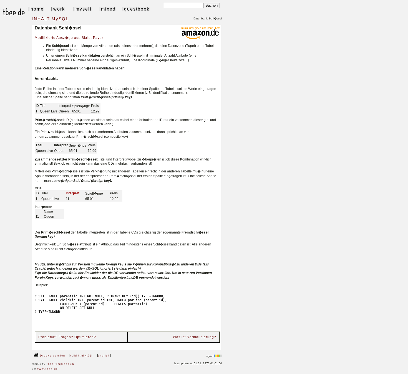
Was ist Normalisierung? (194, 337)
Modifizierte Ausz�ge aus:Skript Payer (69, 38)
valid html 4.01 (80, 355)
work (58, 9)
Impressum (65, 364)
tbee (50, 364)
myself (83, 9)
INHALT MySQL (50, 18)
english (104, 355)
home (36, 9)
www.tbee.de (47, 369)
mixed (107, 9)
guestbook (136, 9)
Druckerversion (52, 355)
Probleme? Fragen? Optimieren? (67, 337)
